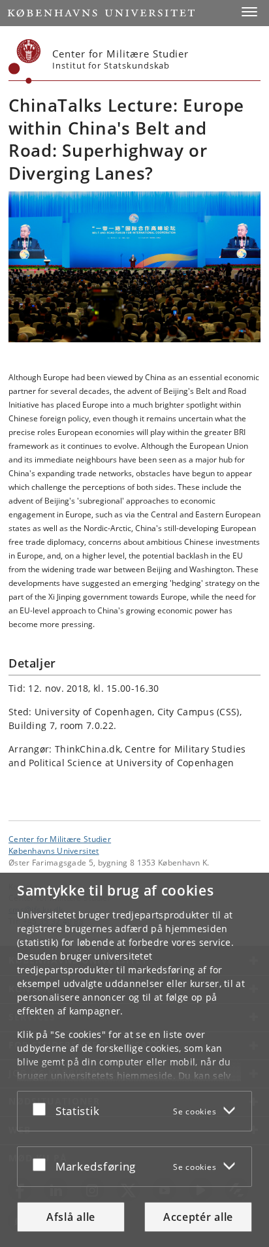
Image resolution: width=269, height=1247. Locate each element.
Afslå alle (70, 1217)
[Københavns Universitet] (24, 61)
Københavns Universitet (53, 850)
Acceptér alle (198, 1217)
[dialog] (134, 1060)
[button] (249, 11)
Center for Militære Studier (59, 839)
